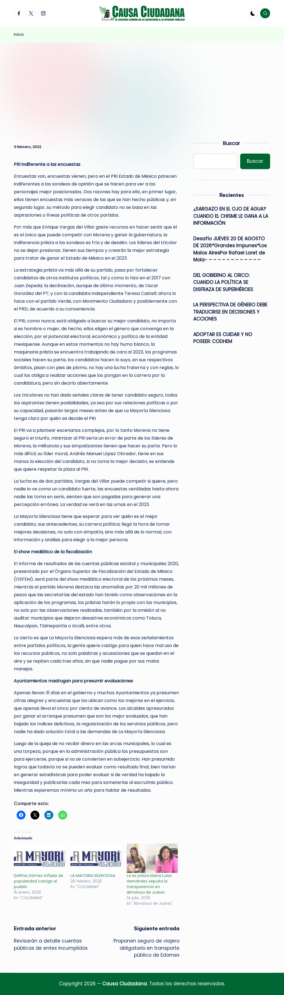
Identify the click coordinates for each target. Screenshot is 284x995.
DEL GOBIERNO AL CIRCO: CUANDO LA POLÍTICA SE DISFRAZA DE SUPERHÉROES (223, 282)
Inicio (19, 34)
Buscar (231, 143)
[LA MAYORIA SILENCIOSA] (95, 858)
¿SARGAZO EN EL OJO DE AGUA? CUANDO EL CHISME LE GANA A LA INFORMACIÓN (230, 215)
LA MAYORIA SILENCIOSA (92, 875)
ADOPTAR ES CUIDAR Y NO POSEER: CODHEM (222, 338)
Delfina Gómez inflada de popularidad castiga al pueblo (38, 881)
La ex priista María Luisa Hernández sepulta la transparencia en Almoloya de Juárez (149, 884)
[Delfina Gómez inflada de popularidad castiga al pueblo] (39, 858)
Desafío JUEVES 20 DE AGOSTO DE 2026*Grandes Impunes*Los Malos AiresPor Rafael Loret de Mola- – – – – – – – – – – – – (230, 249)
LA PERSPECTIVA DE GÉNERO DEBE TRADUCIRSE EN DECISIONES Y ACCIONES (230, 311)
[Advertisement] (142, 84)
